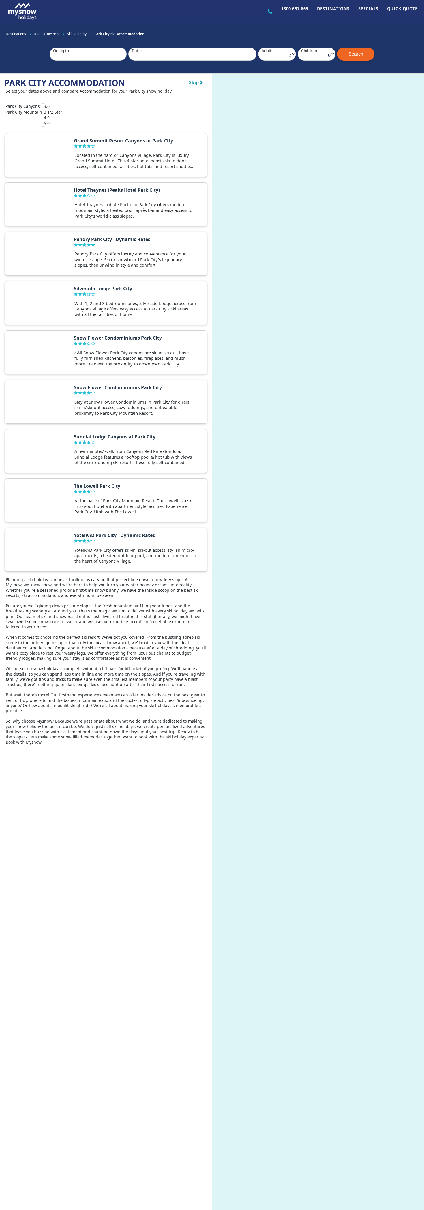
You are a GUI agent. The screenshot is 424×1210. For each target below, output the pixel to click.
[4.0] (53, 118)
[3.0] (53, 106)
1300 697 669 (294, 8)
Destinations (333, 8)
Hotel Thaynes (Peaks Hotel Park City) (117, 190)
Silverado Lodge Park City (103, 288)
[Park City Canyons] (24, 106)
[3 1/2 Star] (53, 112)
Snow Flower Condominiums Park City (118, 338)
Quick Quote (402, 8)
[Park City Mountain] (24, 112)
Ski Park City (77, 33)
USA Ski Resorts (47, 33)
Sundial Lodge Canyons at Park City (114, 437)
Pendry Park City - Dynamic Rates (112, 239)
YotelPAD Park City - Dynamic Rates (114, 535)
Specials (368, 8)
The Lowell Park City (97, 486)
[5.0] (53, 124)
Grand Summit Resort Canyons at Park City (123, 140)
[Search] (355, 54)
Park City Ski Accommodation (119, 33)
